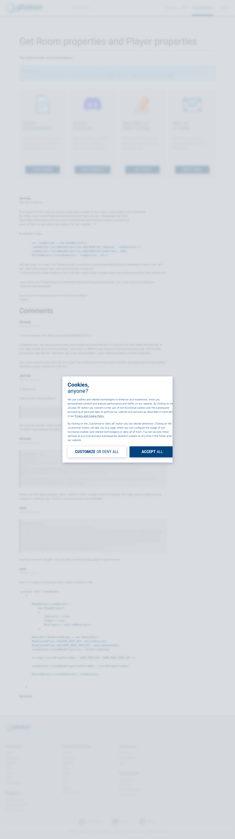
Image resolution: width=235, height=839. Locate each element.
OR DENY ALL (97, 451)
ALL (152, 451)
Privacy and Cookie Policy (89, 416)
